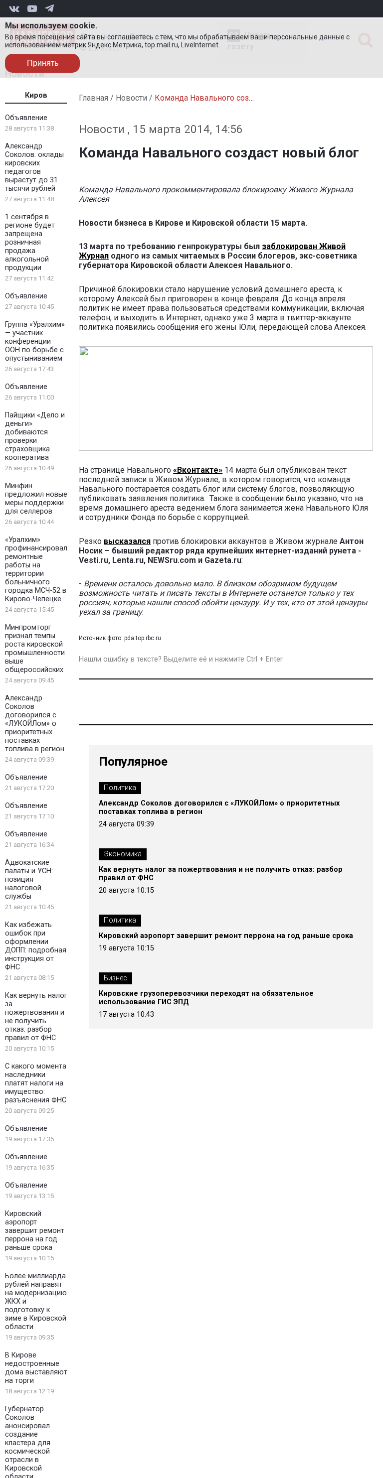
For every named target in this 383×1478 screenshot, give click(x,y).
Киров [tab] (36, 95)
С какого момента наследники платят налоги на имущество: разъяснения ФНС (35, 1083)
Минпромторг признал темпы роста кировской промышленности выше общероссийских (35, 648)
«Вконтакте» (197, 470)
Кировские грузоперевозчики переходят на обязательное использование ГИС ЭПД (206, 997)
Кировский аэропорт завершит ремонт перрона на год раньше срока (34, 1230)
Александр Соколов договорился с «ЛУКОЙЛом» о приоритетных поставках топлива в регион (34, 723)
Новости (131, 98)
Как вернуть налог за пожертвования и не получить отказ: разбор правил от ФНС (36, 1016)
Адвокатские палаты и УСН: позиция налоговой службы (29, 879)
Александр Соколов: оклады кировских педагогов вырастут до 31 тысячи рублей (34, 167)
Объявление (26, 118)
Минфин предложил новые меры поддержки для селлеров (36, 499)
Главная (93, 98)
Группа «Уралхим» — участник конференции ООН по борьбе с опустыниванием (35, 341)
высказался (127, 541)
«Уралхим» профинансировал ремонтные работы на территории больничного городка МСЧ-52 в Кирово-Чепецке (36, 569)
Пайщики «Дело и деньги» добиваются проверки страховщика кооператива (35, 436)
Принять (42, 63)
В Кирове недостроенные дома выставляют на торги (36, 1368)
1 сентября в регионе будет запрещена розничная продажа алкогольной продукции (30, 242)
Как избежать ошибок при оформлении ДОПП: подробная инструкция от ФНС (35, 946)
